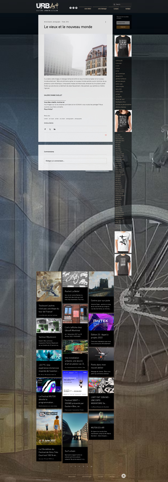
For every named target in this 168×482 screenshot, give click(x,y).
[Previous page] (63, 466)
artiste (57, 119)
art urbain (62, 119)
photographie (70, 119)
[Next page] (87, 466)
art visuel (51, 119)
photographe (78, 119)
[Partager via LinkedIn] (55, 129)
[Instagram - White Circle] (73, 8)
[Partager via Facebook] (45, 129)
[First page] (59, 466)
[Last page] (91, 466)
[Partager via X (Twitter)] (50, 129)
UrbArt (46, 119)
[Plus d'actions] (105, 22)
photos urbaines (48, 123)
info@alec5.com (46, 479)
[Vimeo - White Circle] (76, 8)
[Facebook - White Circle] (71, 8)
